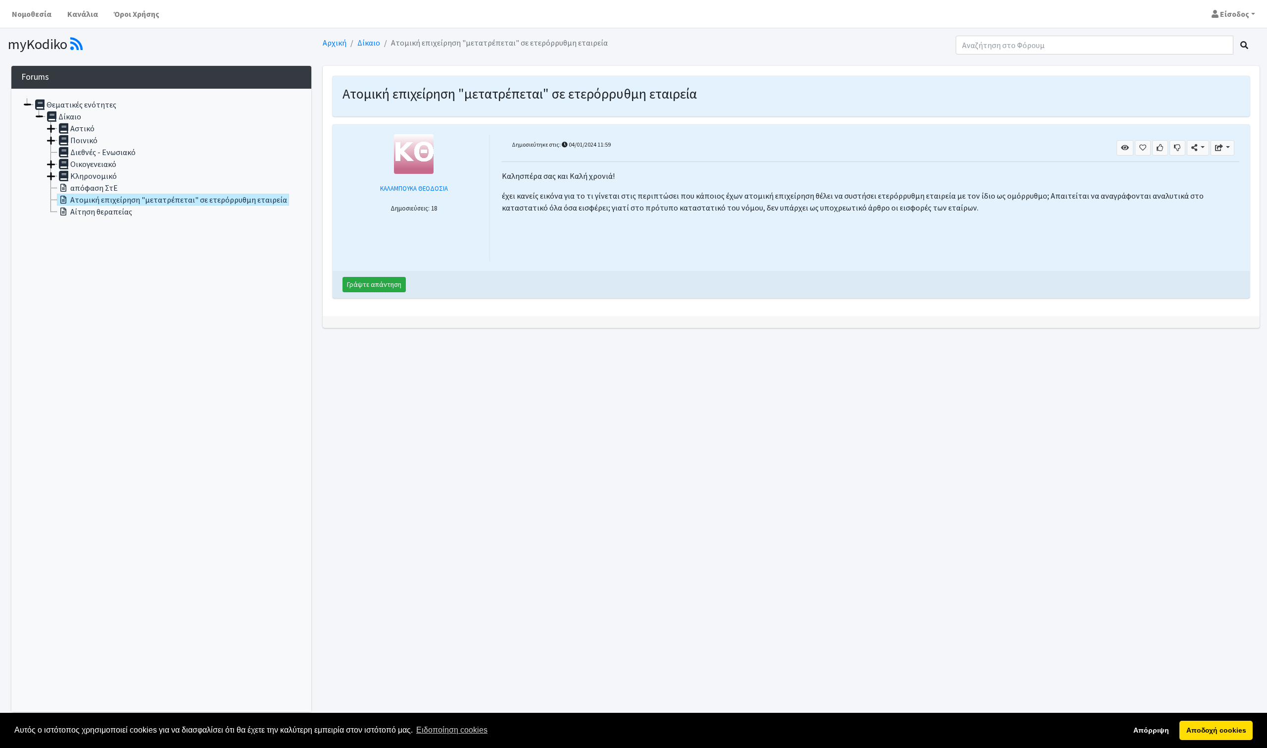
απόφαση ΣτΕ (94, 188)
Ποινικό (83, 140)
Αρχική (334, 43)
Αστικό (82, 128)
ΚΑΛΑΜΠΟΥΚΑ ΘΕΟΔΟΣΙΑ (414, 188)
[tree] (161, 400)
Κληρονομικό (93, 176)
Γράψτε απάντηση (374, 284)
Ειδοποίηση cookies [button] (451, 730)
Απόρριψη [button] (1151, 730)
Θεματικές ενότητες (81, 104)
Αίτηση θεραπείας (101, 211)
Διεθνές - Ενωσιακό (103, 152)
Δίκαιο (368, 43)
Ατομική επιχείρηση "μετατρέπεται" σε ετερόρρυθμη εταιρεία (178, 200)
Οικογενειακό (93, 164)
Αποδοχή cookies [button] (1216, 730)
